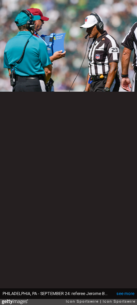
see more (125, 293)
